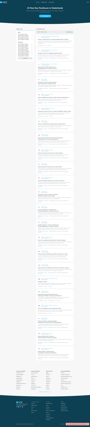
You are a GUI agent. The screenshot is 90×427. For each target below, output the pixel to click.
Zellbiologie (18, 381)
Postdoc (47, 405)
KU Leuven (63, 372)
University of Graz (64, 387)
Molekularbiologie (19, 380)
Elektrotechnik (19, 376)
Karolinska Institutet (64, 378)
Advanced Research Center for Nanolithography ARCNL (50, 36)
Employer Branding (64, 407)
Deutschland (48, 380)
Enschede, (43, 135)
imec (62, 385)
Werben (88, 2)
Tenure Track (33, 385)
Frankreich (48, 388)
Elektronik (18, 388)
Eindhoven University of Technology (47, 94)
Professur (33, 378)
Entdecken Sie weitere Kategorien (44, 391)
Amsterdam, (43, 37)
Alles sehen (25, 58)
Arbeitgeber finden (44, 2)
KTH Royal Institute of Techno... (66, 381)
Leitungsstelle (33, 388)
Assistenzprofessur (34, 376)
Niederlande (47, 37)
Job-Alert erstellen (45, 16)
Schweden (48, 374)
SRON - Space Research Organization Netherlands (49, 278)
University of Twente (44, 134)
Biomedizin (18, 387)
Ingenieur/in (33, 383)
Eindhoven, (43, 95)
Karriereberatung (51, 2)
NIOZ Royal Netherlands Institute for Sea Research (49, 50)
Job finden (37, 2)
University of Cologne (65, 388)
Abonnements (63, 405)
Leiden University (44, 79)
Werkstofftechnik (19, 378)
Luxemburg (48, 381)
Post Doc (49, 45)
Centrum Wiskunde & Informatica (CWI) (47, 108)
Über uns (32, 407)
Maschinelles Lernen (20, 372)
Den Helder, (43, 51)
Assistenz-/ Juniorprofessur (50, 410)
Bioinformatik (19, 385)
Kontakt (32, 412)
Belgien (47, 372)
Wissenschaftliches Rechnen (21, 383)
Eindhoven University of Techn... (66, 383)
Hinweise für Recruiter (64, 410)
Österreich (48, 383)
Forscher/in (33, 380)
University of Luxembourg (65, 374)
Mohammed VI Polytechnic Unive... (67, 376)
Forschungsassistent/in (49, 417)
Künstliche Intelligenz (20, 374)
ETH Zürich (63, 380)
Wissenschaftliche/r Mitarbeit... (36, 387)
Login (32, 408)
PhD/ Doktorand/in (35, 372)
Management (48, 419)
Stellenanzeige (63, 403)
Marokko (48, 385)
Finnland (48, 387)
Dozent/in (33, 381)
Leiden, (42, 80)
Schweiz (48, 376)
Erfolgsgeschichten (64, 408)
